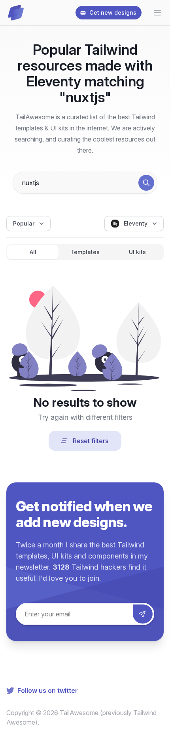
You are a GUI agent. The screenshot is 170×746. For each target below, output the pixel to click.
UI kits (137, 252)
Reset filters (90, 441)
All (33, 252)
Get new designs (112, 12)
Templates (85, 252)
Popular (23, 223)
